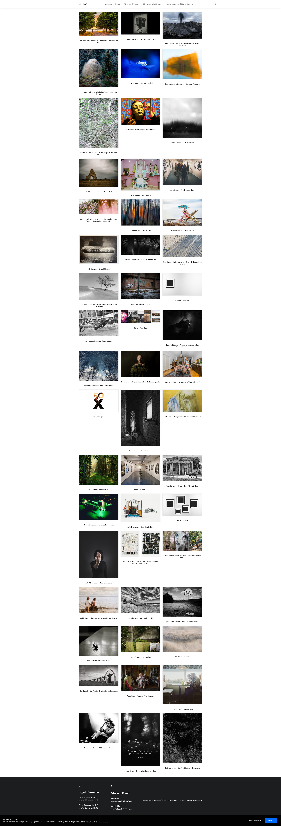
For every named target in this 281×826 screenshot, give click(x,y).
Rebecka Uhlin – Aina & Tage (182, 709)
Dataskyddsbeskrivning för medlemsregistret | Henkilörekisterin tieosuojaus (172, 800)
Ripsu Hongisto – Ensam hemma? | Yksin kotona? (182, 382)
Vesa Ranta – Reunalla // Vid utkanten (140, 696)
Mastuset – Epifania (182, 657)
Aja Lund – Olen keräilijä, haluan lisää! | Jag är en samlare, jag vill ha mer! (140, 562)
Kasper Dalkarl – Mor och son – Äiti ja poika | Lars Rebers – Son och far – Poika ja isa (98, 220)
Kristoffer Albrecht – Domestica (98, 660)
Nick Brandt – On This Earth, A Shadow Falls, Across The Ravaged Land (99, 692)
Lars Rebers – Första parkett (140, 657)
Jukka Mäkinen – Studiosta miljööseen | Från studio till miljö (98, 41)
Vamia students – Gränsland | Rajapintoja (140, 129)
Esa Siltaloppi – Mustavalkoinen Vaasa (99, 341)
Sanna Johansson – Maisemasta (182, 143)
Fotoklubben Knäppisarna (98, 489)
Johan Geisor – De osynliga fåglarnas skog (140, 771)
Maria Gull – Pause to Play (140, 304)
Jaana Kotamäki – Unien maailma (140, 230)
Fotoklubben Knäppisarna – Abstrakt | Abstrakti (182, 84)
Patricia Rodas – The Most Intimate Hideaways (182, 768)
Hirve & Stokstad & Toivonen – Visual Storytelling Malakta (182, 557)
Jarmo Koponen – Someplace (140, 195)
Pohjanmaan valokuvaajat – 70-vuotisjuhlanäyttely (98, 618)
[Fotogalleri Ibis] (83, 4)
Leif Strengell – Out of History (98, 269)
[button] (217, 4)
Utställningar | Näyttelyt (112, 4)
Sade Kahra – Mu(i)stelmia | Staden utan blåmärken (182, 417)
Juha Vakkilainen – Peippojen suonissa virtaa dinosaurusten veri (182, 346)
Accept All (271, 820)
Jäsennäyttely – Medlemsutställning (182, 190)
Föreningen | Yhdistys (132, 4)
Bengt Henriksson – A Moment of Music (98, 748)
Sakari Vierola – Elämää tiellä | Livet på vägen (182, 486)
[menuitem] (112, 4)
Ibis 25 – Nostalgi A (140, 328)
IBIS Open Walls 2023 (182, 300)
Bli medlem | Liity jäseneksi (152, 4)
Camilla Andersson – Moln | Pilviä (141, 618)
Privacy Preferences (255, 820)
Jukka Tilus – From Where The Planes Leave (182, 621)
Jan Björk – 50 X (98, 417)
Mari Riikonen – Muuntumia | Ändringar (98, 385)
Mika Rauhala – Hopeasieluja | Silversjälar (140, 39)
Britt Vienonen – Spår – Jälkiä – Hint (99, 192)
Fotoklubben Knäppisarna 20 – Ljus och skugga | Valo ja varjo (182, 263)
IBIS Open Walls (182, 521)
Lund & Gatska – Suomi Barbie (182, 231)
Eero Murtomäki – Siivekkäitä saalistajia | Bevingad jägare (98, 93)
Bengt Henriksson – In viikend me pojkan (99, 525)
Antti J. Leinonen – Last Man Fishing (140, 527)
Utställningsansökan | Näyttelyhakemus (180, 4)
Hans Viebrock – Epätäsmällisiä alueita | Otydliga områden (182, 44)
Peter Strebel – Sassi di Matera (140, 451)
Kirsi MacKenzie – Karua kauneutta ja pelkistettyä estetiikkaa (98, 305)
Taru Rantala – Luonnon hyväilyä (141, 83)
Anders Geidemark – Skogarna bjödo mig (140, 259)
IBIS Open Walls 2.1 (140, 489)
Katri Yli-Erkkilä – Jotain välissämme (98, 583)
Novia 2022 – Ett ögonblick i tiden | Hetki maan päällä (140, 382)
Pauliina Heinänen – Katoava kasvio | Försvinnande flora (98, 154)
